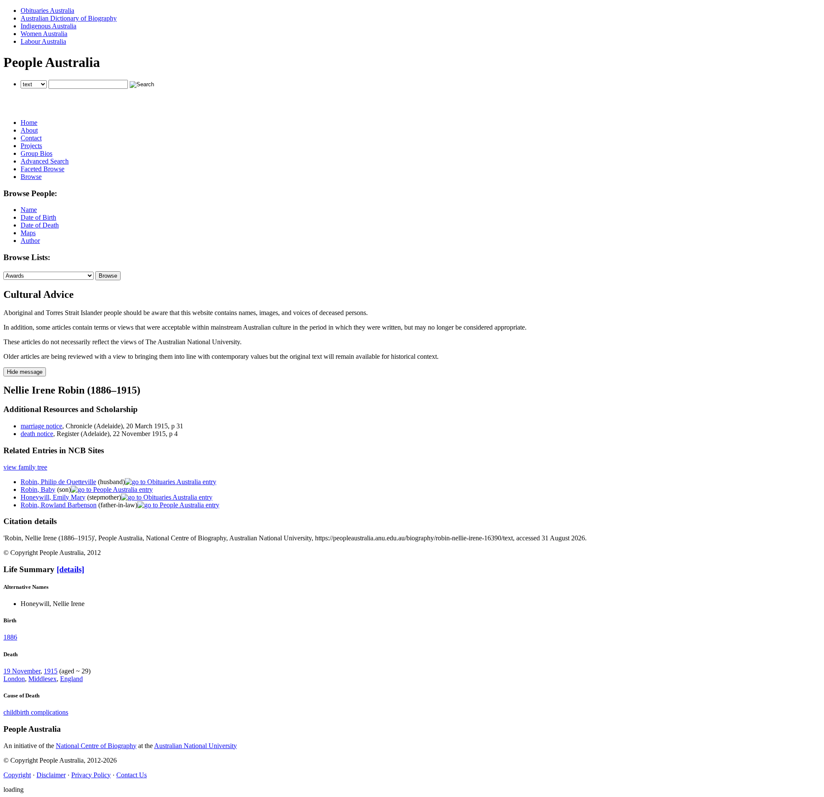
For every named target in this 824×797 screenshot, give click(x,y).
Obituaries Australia (47, 10)
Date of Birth (38, 217)
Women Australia (44, 33)
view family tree (25, 467)
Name (29, 209)
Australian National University (195, 745)
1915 (51, 671)
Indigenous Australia (48, 26)
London (14, 678)
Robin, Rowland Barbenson (59, 505)
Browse (31, 176)
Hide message (24, 372)
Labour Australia (43, 41)
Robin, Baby (38, 489)
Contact (31, 138)
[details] (70, 569)
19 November (21, 671)
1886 (10, 637)
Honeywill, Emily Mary (53, 497)
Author (30, 240)
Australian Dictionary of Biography (69, 18)
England (71, 678)
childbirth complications (35, 712)
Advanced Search (45, 161)
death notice (37, 433)
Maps (28, 232)
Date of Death (40, 225)
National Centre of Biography (96, 745)
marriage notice (41, 426)
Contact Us (131, 775)
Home (29, 122)
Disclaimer (51, 775)
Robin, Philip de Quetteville (58, 481)
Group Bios (36, 153)
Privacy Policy (91, 775)
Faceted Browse (42, 169)
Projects (31, 145)
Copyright (17, 775)
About (29, 130)
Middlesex (42, 678)
